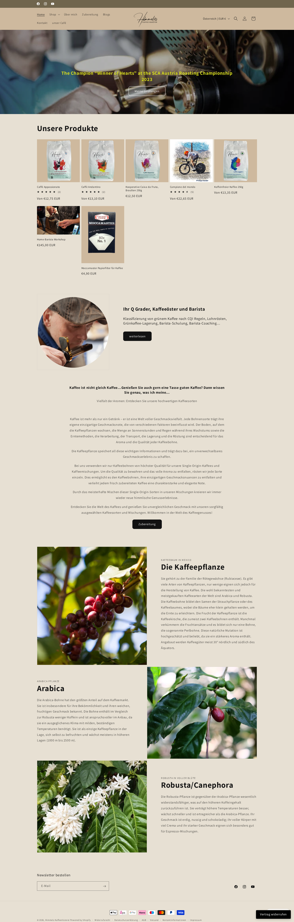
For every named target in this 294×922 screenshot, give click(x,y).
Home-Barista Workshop (51, 239)
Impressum (196, 919)
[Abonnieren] (104, 886)
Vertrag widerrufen (273, 914)
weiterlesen (137, 336)
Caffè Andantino (91, 187)
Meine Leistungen (147, 91)
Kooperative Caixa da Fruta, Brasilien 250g (142, 188)
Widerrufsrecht (102, 919)
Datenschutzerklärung (126, 919)
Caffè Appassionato (48, 187)
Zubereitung (147, 524)
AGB (144, 919)
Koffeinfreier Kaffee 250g (228, 187)
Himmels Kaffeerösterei (57, 920)
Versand (154, 919)
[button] (54, 14)
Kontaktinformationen (174, 919)
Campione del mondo (182, 187)
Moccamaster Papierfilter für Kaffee (102, 268)
